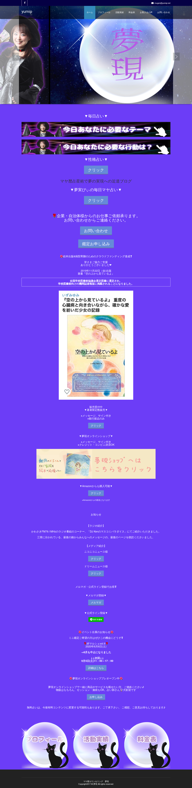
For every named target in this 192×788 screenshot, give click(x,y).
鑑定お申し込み (96, 243)
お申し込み (96, 697)
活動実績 (119, 12)
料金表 (132, 12)
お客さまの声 (146, 12)
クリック (96, 170)
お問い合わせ (163, 12)
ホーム (90, 12)
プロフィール (104, 12)
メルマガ (96, 602)
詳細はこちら (96, 668)
